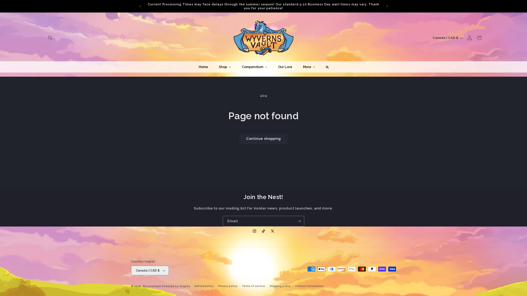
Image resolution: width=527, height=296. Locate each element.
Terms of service (253, 286)
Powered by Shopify (176, 286)
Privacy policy (228, 286)
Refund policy (204, 286)
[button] (50, 38)
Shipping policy (280, 286)
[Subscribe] (299, 221)
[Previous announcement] (140, 6)
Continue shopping (263, 138)
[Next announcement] (387, 6)
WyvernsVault (152, 286)
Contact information (309, 286)
